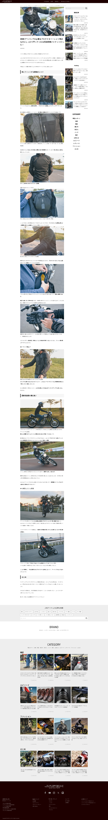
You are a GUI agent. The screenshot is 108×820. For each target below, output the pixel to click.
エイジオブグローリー (64, 630)
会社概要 (34, 801)
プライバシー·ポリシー (37, 804)
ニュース (25, 5)
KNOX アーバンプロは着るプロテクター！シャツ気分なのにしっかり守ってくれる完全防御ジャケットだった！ (47, 5)
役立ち (76, 129)
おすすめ (36, 611)
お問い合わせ (35, 806)
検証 (76, 124)
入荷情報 (66, 802)
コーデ (33, 615)
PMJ (58, 630)
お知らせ (76, 138)
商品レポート (76, 118)
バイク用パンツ (40, 615)
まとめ (76, 149)
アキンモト (51, 809)
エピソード (76, 141)
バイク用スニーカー (50, 615)
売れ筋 (63, 615)
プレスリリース (35, 802)
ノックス (46, 630)
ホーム (21, 5)
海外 (76, 135)
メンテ (76, 132)
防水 (22, 611)
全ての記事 (67, 801)
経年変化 (58, 615)
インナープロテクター (25, 615)
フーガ (73, 611)
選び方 (76, 127)
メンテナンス (69, 615)
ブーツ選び (67, 611)
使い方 (49, 611)
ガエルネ (41, 630)
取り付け (54, 611)
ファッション (76, 146)
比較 (76, 121)
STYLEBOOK (46, 1)
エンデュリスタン (52, 630)
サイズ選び (79, 611)
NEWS (52, 1)
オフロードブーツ (28, 611)
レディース (76, 143)
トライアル (61, 611)
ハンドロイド (43, 611)
